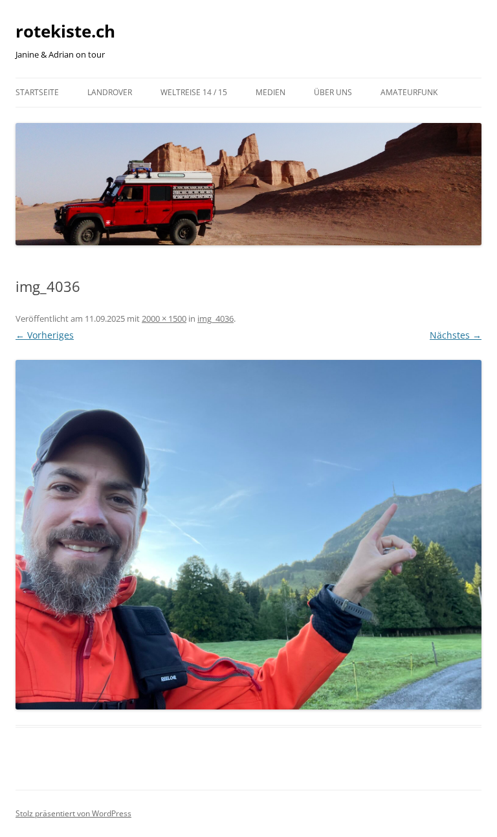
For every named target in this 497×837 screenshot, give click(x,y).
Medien (270, 92)
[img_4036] (248, 534)
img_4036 (215, 318)
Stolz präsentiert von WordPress (73, 813)
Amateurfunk (409, 92)
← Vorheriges (45, 335)
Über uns (333, 92)
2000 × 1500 (164, 318)
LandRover (109, 92)
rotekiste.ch (65, 31)
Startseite (37, 92)
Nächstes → (455, 335)
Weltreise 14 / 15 (193, 92)
